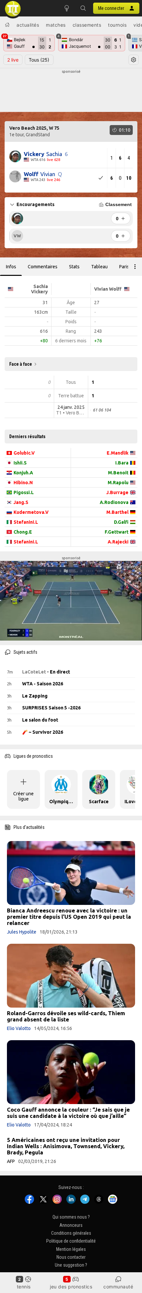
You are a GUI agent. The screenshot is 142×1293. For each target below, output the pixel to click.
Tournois (117, 25)
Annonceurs (71, 1225)
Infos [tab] (11, 266)
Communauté (118, 1286)
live (12, 60)
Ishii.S (20, 462)
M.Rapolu (118, 482)
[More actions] (135, 266)
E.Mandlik (117, 453)
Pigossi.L (24, 492)
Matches (56, 25)
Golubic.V (24, 453)
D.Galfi (121, 522)
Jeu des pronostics (71, 1286)
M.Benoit (118, 472)
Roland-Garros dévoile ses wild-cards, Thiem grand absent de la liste (66, 1016)
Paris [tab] (124, 266)
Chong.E (23, 532)
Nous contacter (71, 1257)
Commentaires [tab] (42, 266)
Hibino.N (23, 482)
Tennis (24, 1286)
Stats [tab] (74, 266)
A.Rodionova (114, 502)
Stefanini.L (26, 522)
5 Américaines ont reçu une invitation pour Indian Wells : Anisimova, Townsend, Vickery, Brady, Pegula (65, 1146)
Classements (87, 25)
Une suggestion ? (71, 1265)
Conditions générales (71, 1233)
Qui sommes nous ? (71, 1217)
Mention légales (71, 1249)
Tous (39, 60)
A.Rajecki (118, 541)
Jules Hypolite (21, 932)
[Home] (7, 24)
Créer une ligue (23, 796)
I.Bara (121, 462)
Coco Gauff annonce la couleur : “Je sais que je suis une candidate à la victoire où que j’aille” (68, 1112)
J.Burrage (117, 492)
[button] (83, 8)
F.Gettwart (116, 532)
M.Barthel (117, 512)
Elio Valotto (19, 1028)
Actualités (28, 25)
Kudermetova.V (31, 512)
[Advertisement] (71, 91)
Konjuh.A (23, 472)
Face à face (20, 364)
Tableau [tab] (99, 266)
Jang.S (21, 502)
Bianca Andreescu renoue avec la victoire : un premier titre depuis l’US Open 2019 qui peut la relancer (69, 916)
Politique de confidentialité (71, 1241)
